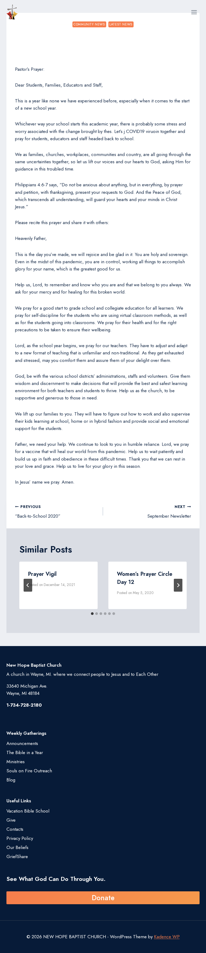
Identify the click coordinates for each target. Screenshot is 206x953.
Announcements (22, 743)
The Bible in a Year (24, 752)
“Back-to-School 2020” (37, 511)
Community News (89, 24)
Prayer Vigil (42, 574)
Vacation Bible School (27, 811)
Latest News (121, 24)
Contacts (14, 829)
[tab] (92, 613)
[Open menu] (194, 12)
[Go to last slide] (28, 585)
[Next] (178, 585)
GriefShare (17, 856)
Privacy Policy (19, 838)
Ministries (15, 761)
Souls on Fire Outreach (29, 770)
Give (11, 820)
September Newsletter (169, 511)
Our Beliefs (17, 847)
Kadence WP (167, 936)
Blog (10, 780)
